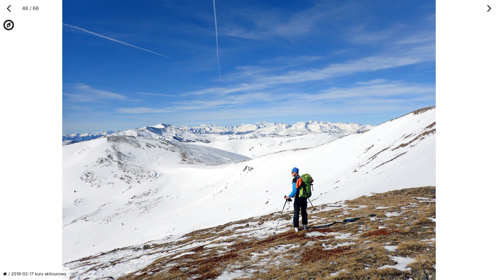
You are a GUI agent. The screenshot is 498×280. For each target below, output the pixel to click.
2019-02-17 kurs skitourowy (38, 273)
